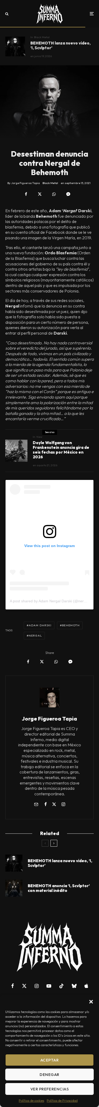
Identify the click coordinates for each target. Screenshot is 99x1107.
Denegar (49, 1074)
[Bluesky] (74, 986)
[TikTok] (61, 986)
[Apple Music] (86, 986)
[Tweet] (40, 194)
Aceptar (49, 1060)
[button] (91, 1001)
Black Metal (42, 37)
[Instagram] (37, 986)
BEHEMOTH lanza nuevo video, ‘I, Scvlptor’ (60, 45)
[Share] (26, 194)
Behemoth (71, 625)
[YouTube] (49, 986)
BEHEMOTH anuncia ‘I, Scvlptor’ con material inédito (59, 888)
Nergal (35, 635)
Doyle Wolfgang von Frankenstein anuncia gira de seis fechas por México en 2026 (61, 449)
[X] (24, 986)
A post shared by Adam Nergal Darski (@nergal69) (52, 601)
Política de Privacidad (62, 1101)
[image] (15, 46)
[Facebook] (12, 986)
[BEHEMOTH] (13, 888)
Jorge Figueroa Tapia (49, 718)
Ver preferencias (49, 1088)
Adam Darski (40, 625)
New (39, 437)
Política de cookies (31, 1101)
